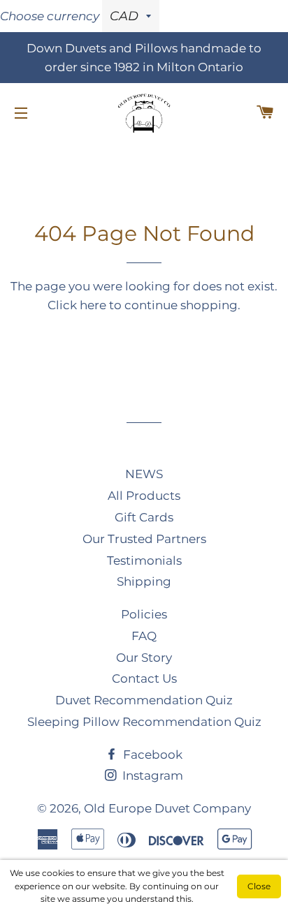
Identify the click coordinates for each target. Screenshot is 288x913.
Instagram (151, 775)
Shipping (144, 581)
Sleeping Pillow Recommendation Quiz (144, 722)
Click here (77, 305)
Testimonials (144, 560)
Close (259, 886)
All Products (144, 496)
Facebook (151, 755)
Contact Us (144, 678)
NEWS (144, 474)
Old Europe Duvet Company (167, 808)
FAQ (144, 636)
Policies (144, 614)
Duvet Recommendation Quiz (144, 700)
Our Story (144, 658)
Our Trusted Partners (144, 539)
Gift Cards (144, 517)
